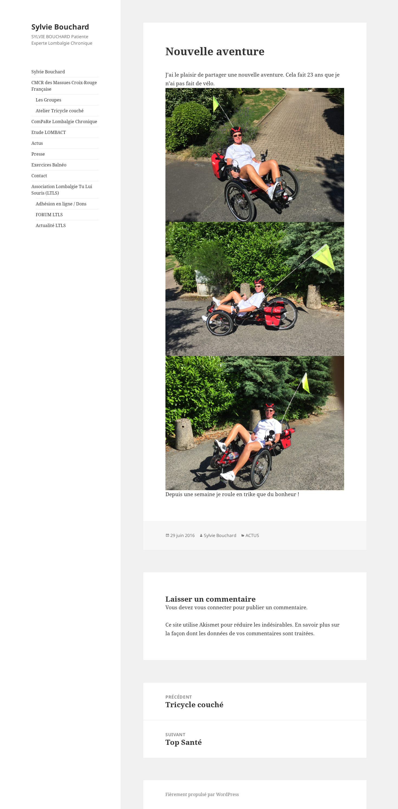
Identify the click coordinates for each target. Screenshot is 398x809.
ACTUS (252, 535)
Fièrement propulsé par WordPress (202, 794)
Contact (39, 176)
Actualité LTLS (51, 225)
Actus (37, 143)
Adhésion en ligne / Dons (61, 204)
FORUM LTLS (49, 215)
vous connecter (212, 607)
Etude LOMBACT (48, 132)
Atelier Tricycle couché (60, 111)
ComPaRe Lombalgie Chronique (64, 122)
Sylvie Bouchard (60, 27)
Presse (38, 154)
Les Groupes (48, 100)
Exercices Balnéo (48, 165)
